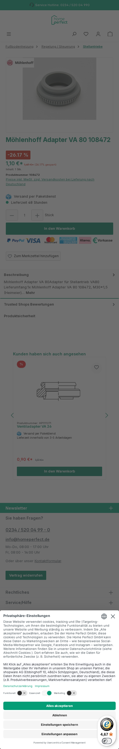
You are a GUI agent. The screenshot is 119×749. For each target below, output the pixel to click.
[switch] (107, 741)
